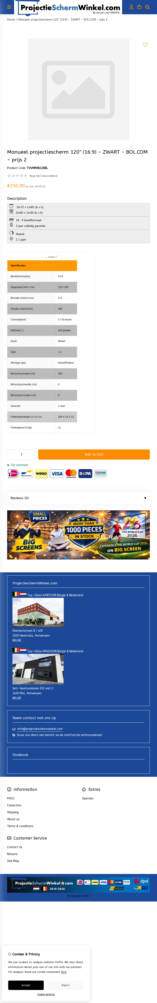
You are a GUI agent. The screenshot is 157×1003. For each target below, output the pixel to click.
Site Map (13, 861)
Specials (87, 798)
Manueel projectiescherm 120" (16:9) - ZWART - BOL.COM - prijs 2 (62, 19)
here (64, 971)
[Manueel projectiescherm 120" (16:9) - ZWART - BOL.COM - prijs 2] (78, 139)
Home (11, 19)
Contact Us (14, 847)
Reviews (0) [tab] (19, 498)
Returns (12, 854)
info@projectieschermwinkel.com (40, 729)
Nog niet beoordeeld (43, 176)
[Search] (147, 7)
